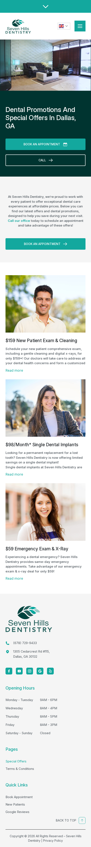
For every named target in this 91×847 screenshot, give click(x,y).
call (42, 160)
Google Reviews (17, 812)
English (64, 26)
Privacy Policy (53, 840)
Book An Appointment (41, 144)
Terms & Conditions (20, 769)
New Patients (15, 804)
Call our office (19, 221)
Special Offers (16, 761)
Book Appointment (19, 797)
